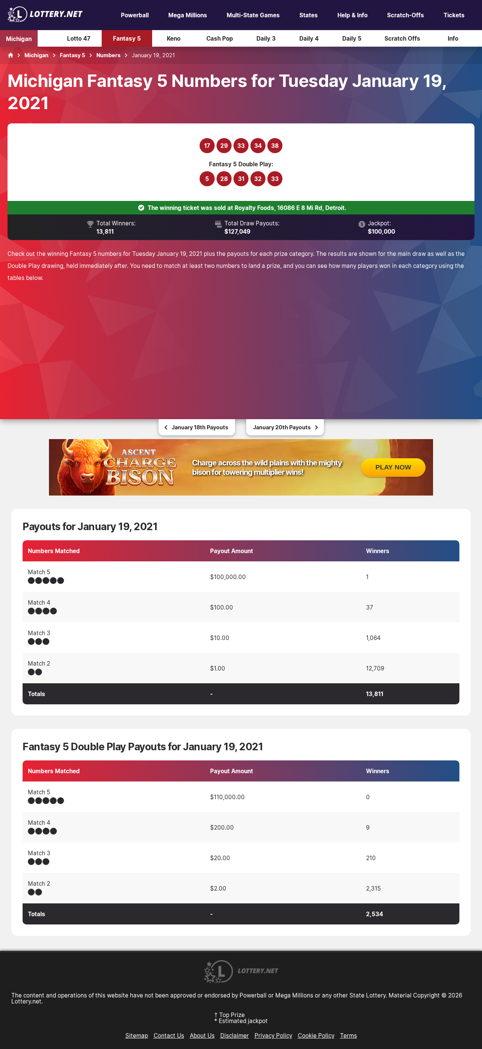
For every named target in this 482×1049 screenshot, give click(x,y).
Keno (173, 38)
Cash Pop (219, 38)
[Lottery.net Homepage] (10, 55)
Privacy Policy (273, 1035)
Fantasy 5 (127, 38)
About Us (202, 1035)
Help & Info (352, 15)
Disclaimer (234, 1035)
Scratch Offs (402, 38)
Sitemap (136, 1035)
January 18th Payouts (200, 427)
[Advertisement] (241, 340)
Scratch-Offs (405, 15)
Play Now (393, 467)
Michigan (19, 38)
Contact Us (169, 1035)
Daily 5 (352, 38)
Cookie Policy (316, 1035)
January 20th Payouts (282, 427)
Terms (348, 1035)
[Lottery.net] (45, 20)
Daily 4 (309, 38)
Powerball (135, 15)
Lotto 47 (78, 38)
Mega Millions (187, 15)
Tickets (454, 15)
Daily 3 (266, 38)
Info (453, 38)
